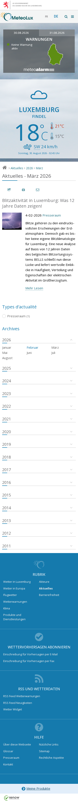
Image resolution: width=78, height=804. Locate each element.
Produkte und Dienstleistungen (14, 617)
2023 (6, 393)
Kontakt (8, 764)
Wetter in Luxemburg (17, 582)
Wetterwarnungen (15, 602)
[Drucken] (23, 190)
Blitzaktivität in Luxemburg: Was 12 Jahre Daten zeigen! (38, 203)
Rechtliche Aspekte (51, 758)
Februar (32, 347)
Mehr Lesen (34, 288)
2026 (29, 168)
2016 (6, 482)
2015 (6, 495)
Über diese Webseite (17, 744)
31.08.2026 (57, 33)
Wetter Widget (12, 709)
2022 (6, 406)
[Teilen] (9, 190)
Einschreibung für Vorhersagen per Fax (28, 661)
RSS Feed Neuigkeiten (17, 703)
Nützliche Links (48, 744)
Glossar (8, 751)
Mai (4, 352)
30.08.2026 (21, 33)
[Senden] (38, 190)
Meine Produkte (38, 788)
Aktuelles (17, 168)
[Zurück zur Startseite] (16, 19)
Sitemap (44, 751)
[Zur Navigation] (73, 16)
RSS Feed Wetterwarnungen (21, 696)
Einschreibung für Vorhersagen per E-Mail (30, 654)
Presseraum (51, 215)
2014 (6, 507)
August (7, 358)
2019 (6, 444)
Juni (29, 352)
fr (46, 16)
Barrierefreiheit (49, 595)
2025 (6, 368)
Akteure (44, 582)
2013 (6, 520)
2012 (6, 533)
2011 (6, 545)
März (39, 168)
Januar (6, 347)
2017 (6, 469)
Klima (6, 608)
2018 (6, 457)
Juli (53, 352)
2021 (6, 419)
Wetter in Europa (14, 588)
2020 (6, 431)
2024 (6, 380)
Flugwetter (10, 595)
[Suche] (66, 16)
